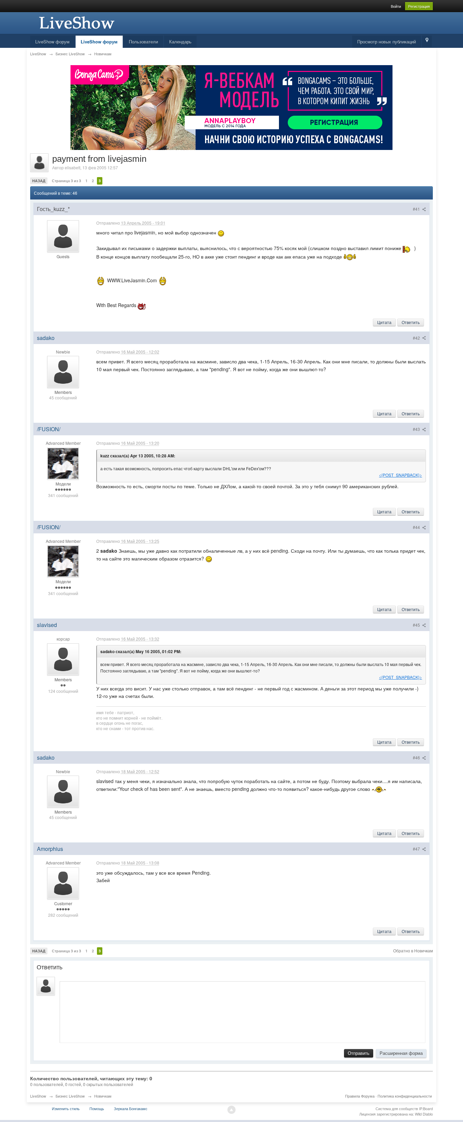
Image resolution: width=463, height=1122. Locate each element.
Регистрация (419, 6)
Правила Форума (360, 1096)
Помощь (96, 1108)
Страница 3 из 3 (66, 180)
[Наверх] (231, 1110)
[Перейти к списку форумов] (76, 22)
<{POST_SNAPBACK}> (400, 475)
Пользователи (143, 41)
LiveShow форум (52, 41)
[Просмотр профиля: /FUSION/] (63, 462)
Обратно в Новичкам (413, 950)
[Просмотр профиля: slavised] (63, 658)
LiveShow (38, 1096)
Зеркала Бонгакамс (130, 1108)
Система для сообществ (397, 1108)
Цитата (384, 322)
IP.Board (426, 1108)
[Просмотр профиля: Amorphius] (63, 882)
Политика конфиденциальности (405, 1096)
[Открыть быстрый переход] (427, 41)
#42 (417, 338)
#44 (417, 527)
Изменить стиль (66, 1108)
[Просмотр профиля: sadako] (63, 371)
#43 (417, 429)
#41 (417, 209)
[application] (242, 1010)
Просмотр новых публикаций (386, 41)
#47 (417, 849)
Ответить (411, 322)
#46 (417, 757)
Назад (38, 180)
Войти (396, 6)
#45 (417, 625)
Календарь (180, 41)
